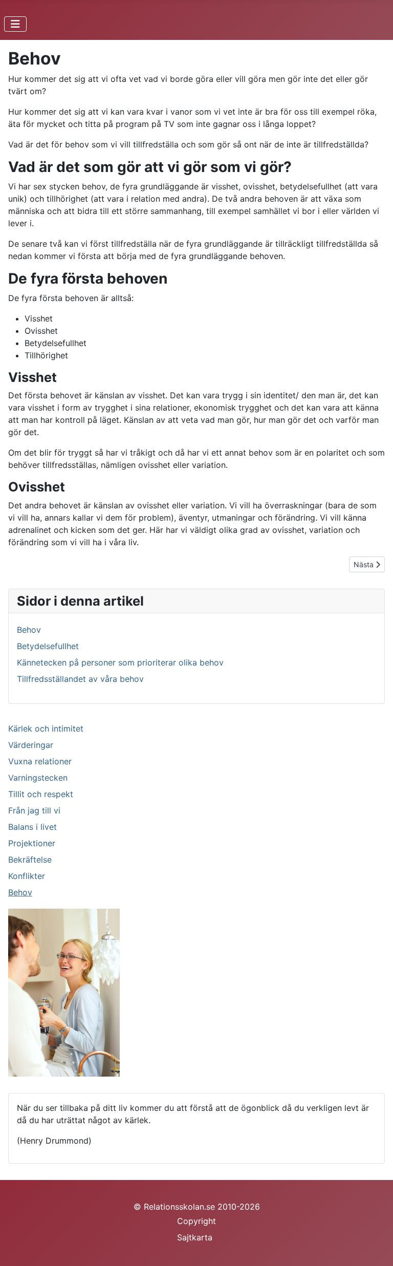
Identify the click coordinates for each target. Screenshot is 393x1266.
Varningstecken (38, 778)
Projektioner (31, 843)
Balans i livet (32, 827)
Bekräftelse (30, 859)
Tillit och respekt (40, 794)
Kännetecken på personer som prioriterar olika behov (120, 662)
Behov (20, 892)
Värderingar (30, 745)
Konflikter (26, 876)
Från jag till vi (34, 810)
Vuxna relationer (40, 761)
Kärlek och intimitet (45, 728)
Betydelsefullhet (48, 646)
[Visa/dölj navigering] (15, 24)
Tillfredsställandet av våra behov (80, 679)
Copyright (196, 1221)
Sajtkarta (194, 1237)
